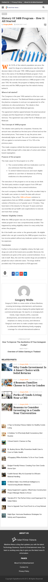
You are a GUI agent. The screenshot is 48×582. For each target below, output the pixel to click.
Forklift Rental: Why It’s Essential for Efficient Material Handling (24, 475)
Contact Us (5, 2)
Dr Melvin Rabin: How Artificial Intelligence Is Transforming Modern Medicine (24, 483)
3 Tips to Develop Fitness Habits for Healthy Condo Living (26, 426)
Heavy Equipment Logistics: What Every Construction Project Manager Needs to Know (27, 491)
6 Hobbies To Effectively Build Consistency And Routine (25, 434)
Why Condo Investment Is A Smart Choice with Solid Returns (29, 370)
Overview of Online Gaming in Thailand (24, 351)
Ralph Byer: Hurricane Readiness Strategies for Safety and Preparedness (25, 515)
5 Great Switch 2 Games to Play (19, 441)
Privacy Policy (17, 2)
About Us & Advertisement (33, 2)
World (4, 13)
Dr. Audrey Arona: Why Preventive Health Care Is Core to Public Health (25, 450)
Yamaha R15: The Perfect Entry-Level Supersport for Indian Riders (27, 499)
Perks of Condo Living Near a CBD (27, 396)
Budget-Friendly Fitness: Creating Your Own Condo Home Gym (26, 467)
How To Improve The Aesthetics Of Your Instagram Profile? (24, 343)
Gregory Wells (24, 300)
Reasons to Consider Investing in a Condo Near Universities (26, 410)
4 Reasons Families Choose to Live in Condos (29, 384)
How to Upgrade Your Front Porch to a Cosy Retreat (27, 506)
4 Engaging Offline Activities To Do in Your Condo (26, 457)
